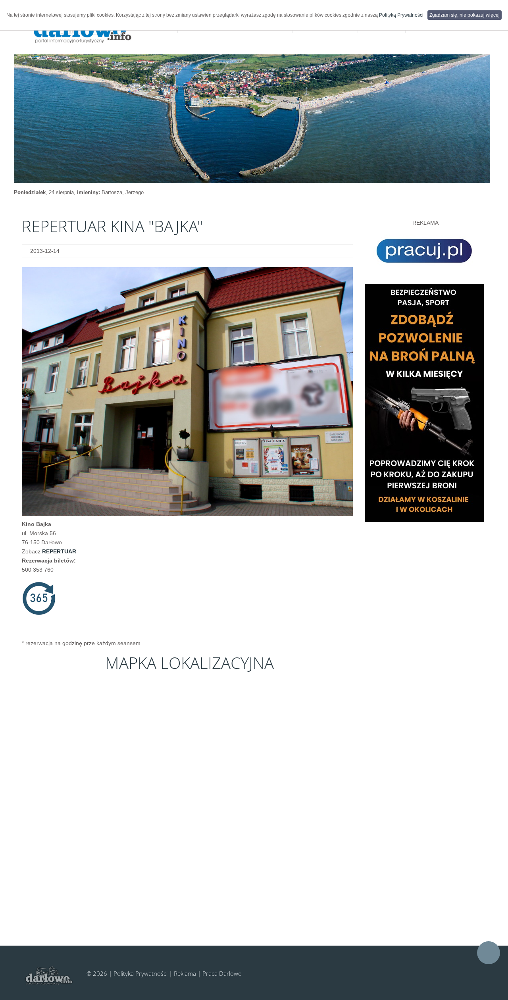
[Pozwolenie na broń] (424, 402)
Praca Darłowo (222, 973)
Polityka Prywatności (140, 973)
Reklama (185, 973)
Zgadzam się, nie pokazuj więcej (464, 15)
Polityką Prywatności (401, 15)
